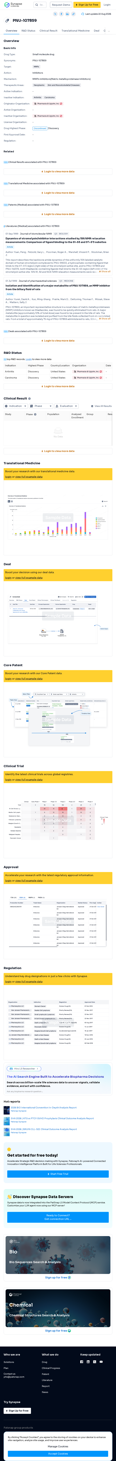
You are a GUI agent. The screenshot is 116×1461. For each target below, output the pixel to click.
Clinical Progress (51, 1368)
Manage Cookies (58, 1446)
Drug (44, 1362)
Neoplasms (39, 85)
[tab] (11, 31)
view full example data (28, 476)
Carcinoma (50, 97)
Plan (6, 1368)
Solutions (9, 1362)
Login (107, 4)
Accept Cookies (58, 1453)
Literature (47, 1380)
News (45, 1392)
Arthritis (37, 97)
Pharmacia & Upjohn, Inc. (48, 103)
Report (46, 1386)
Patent (45, 1374)
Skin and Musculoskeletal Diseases (64, 85)
